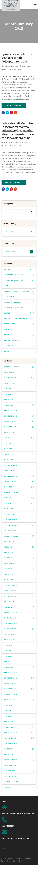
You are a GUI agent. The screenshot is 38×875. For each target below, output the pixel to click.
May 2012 (19, 656)
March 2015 (19, 558)
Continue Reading (13, 105)
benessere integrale (19, 275)
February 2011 (19, 732)
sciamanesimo (19, 324)
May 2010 (19, 749)
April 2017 (19, 454)
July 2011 (19, 705)
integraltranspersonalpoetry (19, 292)
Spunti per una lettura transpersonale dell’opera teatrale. (17, 58)
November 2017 (19, 421)
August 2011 (19, 700)
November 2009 (19, 776)
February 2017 (19, 465)
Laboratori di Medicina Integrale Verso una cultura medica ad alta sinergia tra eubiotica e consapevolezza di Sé (18, 130)
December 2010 (19, 743)
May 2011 (19, 716)
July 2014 (19, 569)
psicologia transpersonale (19, 318)
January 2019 (19, 372)
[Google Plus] (15, 112)
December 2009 (19, 771)
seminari (19, 329)
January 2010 (19, 765)
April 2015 (19, 552)
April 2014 (19, 574)
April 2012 (19, 662)
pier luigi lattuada (19, 307)
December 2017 (19, 416)
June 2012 (19, 651)
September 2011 (19, 694)
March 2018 (19, 405)
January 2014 (19, 591)
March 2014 (19, 580)
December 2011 (19, 678)
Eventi (19, 286)
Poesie (19, 313)
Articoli (5, 69)
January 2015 (19, 563)
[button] (4, 848)
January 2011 (19, 738)
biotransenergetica (19, 280)
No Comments (17, 69)
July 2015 (19, 547)
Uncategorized (19, 346)
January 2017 (19, 471)
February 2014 (19, 585)
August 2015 (19, 541)
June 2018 (19, 389)
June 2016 (19, 498)
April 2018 (19, 400)
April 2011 (19, 722)
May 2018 (19, 394)
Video (19, 351)
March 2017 (19, 460)
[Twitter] (7, 112)
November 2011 (19, 683)
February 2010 (19, 760)
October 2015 (19, 531)
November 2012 (19, 629)
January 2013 (19, 618)
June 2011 (19, 711)
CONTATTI (7, 802)
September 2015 (19, 536)
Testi (19, 335)
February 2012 (19, 672)
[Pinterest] (11, 112)
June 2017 (19, 443)
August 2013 (19, 602)
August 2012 (19, 640)
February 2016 (19, 514)
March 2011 (19, 727)
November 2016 (19, 481)
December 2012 (19, 623)
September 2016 (19, 492)
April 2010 (19, 754)
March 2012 (19, 667)
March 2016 (19, 509)
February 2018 (19, 410)
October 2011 (19, 689)
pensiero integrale (19, 302)
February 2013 (19, 612)
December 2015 (19, 520)
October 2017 (19, 427)
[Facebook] (3, 112)
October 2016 (19, 487)
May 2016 (19, 503)
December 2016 (19, 476)
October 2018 (19, 378)
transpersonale (19, 340)
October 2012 (19, 634)
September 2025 (19, 367)
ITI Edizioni (19, 297)
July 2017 (19, 438)
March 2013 (19, 607)
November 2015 (19, 525)
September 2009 (19, 782)
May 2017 (19, 449)
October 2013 (19, 596)
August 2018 (19, 383)
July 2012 (19, 645)
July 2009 (19, 787)
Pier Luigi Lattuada (11, 66)
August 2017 (19, 432)
